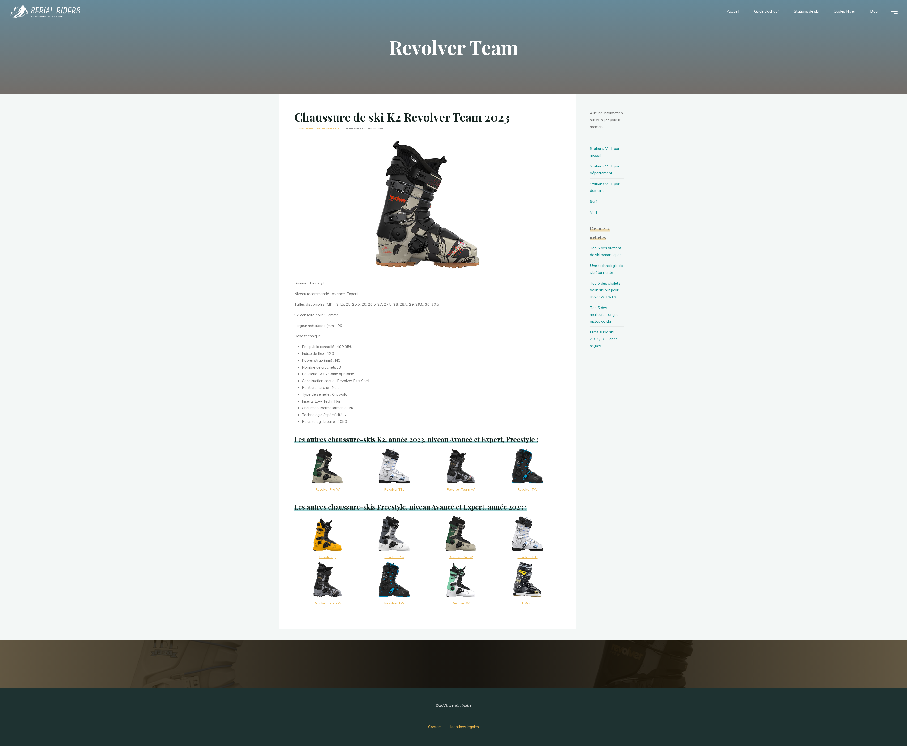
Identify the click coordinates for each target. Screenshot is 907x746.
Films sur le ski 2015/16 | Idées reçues (604, 339)
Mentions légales (464, 726)
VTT (594, 212)
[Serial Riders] (44, 11)
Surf (593, 201)
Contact (435, 726)
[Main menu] (893, 11)
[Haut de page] (888, 727)
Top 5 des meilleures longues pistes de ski (605, 314)
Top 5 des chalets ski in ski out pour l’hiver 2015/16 (605, 290)
